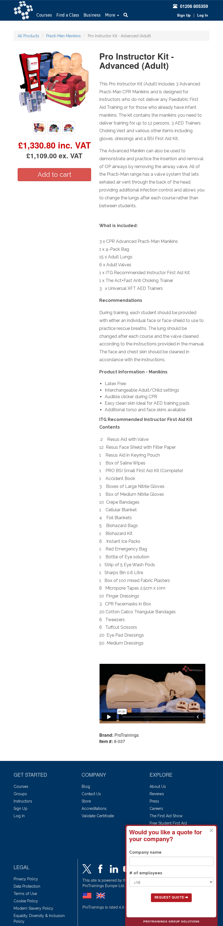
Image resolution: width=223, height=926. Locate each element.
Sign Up (184, 15)
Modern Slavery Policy (33, 908)
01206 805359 (194, 6)
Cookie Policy (26, 901)
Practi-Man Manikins (63, 36)
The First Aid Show (166, 816)
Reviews (157, 794)
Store (86, 801)
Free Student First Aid (168, 823)
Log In (202, 15)
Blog (86, 786)
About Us (158, 786)
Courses (44, 15)
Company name (145, 852)
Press (154, 801)
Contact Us (91, 794)
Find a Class (67, 15)
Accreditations (94, 808)
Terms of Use (25, 893)
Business (92, 15)
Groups (20, 794)
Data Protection (27, 886)
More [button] (110, 15)
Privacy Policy (26, 879)
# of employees (145, 873)
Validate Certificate (98, 816)
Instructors (23, 801)
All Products (28, 36)
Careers (156, 808)
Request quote (169, 897)
